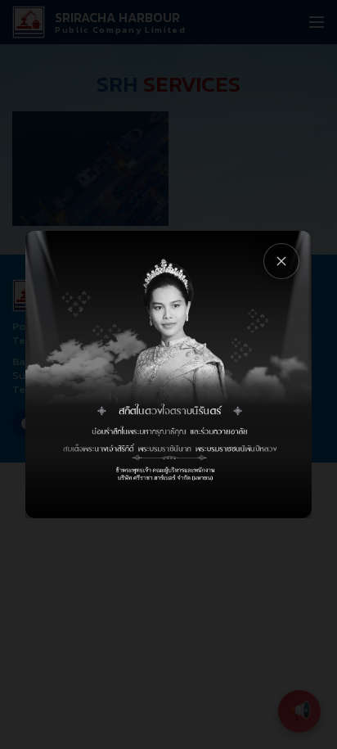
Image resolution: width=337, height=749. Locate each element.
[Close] (281, 261)
